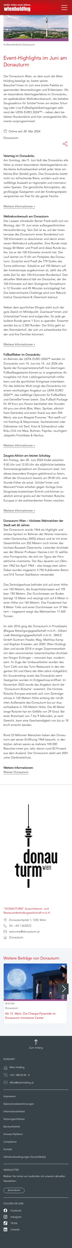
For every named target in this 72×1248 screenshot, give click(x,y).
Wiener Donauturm (15, 772)
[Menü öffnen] (64, 7)
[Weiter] (63, 988)
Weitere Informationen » (19, 206)
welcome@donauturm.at (24, 931)
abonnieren (14, 1190)
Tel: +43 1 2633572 (20, 926)
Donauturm (10, 138)
